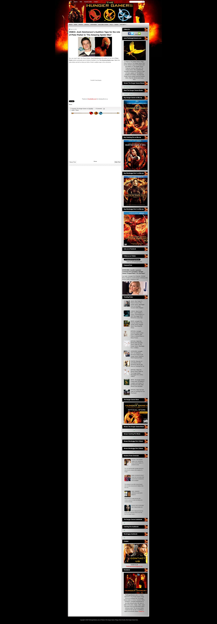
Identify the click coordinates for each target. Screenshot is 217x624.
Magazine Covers (103, 24)
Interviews (94, 24)
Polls (111, 24)
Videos (71, 24)
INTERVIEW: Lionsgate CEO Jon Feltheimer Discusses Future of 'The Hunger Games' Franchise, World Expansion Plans (137, 354)
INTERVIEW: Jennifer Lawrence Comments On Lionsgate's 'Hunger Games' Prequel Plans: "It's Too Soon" (133, 271)
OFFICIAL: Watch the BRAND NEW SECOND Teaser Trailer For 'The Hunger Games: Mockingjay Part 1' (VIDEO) (137, 344)
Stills (81, 1)
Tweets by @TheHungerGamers (134, 261)
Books (116, 24)
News (75, 24)
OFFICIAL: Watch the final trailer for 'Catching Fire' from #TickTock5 (138, 391)
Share (70, 104)
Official (86, 24)
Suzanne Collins (88, 1)
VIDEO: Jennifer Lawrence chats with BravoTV (136, 493)
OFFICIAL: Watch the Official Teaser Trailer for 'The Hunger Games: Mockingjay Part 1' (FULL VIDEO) (137, 373)
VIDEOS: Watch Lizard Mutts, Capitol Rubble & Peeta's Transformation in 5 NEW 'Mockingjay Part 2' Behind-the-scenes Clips (137, 314)
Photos (81, 24)
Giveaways (123, 24)
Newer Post (73, 162)
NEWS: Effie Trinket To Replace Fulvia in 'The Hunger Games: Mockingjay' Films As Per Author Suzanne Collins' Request (138, 304)
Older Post (117, 162)
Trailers (76, 1)
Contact (96, 1)
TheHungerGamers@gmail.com (134, 566)
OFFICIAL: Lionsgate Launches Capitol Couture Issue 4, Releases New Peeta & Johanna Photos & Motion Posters (137, 334)
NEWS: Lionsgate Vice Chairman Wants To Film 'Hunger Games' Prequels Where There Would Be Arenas (137, 324)
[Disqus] (95, 137)
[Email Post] (103, 108)
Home (70, 1)
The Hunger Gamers (82, 108)
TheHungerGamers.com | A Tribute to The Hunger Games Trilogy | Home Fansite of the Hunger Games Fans (113, 620)
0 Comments (99, 108)
